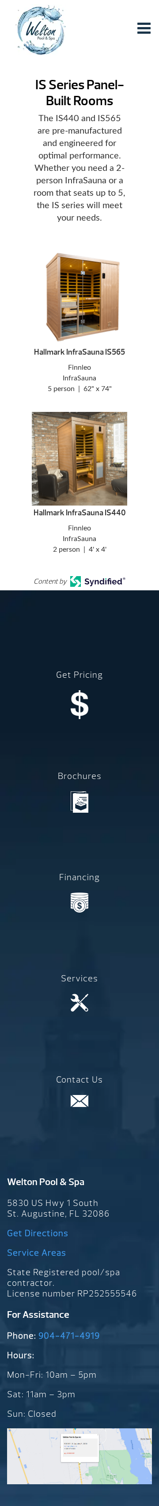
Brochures (80, 776)
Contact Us (79, 1079)
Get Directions (37, 1233)
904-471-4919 (69, 1335)
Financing (79, 877)
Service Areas (36, 1252)
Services (79, 978)
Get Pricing (79, 674)
